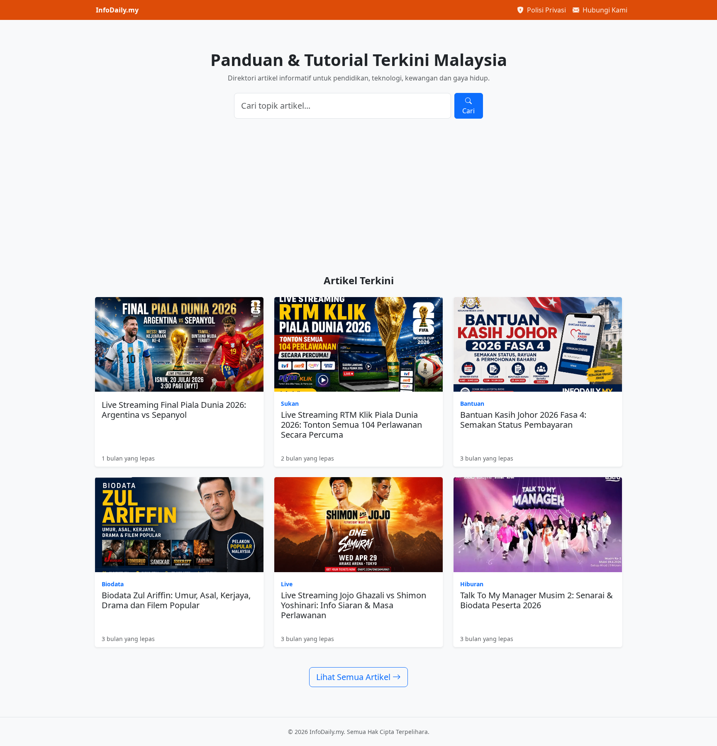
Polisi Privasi (545, 10)
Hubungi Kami (604, 10)
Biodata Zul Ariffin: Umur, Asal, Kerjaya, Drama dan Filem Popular (176, 600)
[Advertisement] (358, 197)
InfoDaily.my (117, 10)
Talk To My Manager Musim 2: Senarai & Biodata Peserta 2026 (536, 600)
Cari (468, 110)
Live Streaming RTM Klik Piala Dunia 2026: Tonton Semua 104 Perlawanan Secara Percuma (351, 424)
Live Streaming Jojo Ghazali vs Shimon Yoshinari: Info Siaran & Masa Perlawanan (353, 605)
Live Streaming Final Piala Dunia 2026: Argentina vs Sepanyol (174, 409)
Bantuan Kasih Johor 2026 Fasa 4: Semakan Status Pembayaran (523, 419)
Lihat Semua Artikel (354, 677)
